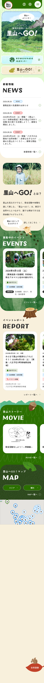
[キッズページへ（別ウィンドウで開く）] (22, 70)
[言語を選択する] (30, 4)
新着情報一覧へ (30, 151)
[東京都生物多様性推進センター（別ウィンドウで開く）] (22, 59)
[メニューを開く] (37, 4)
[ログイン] (24, 4)
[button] (7, 502)
